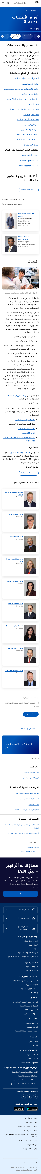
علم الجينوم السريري (30, 130)
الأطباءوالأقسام (15, 36)
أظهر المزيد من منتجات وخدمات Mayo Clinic (24, 833)
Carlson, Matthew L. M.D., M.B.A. (14, 494)
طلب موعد (31, 28)
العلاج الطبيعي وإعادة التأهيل (26, 78)
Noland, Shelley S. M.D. (15, 581)
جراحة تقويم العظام (30, 94)
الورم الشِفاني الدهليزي (31, 772)
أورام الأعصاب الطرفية (28, 851)
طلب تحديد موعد (30, 714)
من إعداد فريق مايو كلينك (30, 698)
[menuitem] (27, 36)
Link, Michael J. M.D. (16, 514)
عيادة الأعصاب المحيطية (28, 135)
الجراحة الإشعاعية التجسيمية (29, 799)
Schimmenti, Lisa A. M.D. (14, 626)
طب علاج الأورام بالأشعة (28, 120)
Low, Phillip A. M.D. (16, 537)
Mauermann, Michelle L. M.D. (14, 561)
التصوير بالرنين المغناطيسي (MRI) (27, 793)
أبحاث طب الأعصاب (26, 429)
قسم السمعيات (31, 145)
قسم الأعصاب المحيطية (28, 140)
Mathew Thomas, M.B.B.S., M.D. (24, 238)
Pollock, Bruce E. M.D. (15, 604)
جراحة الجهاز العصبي (30, 84)
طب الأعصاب (33, 104)
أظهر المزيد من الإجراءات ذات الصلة (27, 810)
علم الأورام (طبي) (31, 125)
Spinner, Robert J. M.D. (15, 648)
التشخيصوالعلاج (27, 36)
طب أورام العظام (31, 115)
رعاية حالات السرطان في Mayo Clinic (22, 99)
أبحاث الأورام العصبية (17, 396)
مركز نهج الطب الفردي (25, 420)
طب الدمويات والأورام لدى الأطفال (24, 110)
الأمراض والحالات (30, 10)
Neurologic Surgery (30, 155)
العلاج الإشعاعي (33, 805)
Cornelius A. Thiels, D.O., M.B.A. (26, 215)
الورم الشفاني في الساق (31, 778)
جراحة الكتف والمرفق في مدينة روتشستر (21, 89)
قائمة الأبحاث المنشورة (19, 453)
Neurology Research (29, 161)
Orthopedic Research (29, 166)
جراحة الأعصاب (28, 433)
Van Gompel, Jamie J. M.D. (14, 671)
